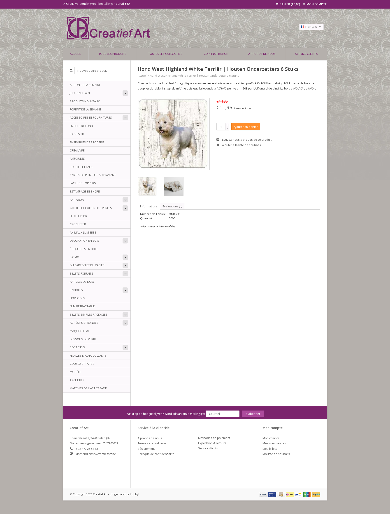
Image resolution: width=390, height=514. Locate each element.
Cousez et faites (82, 364)
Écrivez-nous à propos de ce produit (246, 140)
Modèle (75, 372)
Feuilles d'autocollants (88, 355)
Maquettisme (80, 331)
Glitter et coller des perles (91, 208)
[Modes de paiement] (263, 494)
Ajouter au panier (246, 127)
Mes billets (269, 449)
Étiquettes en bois (84, 249)
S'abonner (253, 414)
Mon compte (316, 4)
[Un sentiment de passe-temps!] (163, 28)
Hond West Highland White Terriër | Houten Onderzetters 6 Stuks (194, 75)
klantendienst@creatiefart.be (96, 454)
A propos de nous (262, 54)
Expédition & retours (212, 443)
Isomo (74, 257)
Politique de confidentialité (156, 454)
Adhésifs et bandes (84, 323)
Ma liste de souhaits (276, 454)
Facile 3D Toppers (83, 183)
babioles (76, 290)
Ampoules (77, 158)
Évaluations (172, 206)
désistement (146, 449)
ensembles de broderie (87, 142)
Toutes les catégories (165, 54)
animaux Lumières (83, 232)
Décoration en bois (84, 241)
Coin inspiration (216, 54)
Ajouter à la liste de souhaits (241, 145)
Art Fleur (77, 199)
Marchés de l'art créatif (88, 388)
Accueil (75, 54)
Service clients (306, 54)
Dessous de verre (83, 339)
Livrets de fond (81, 126)
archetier (77, 380)
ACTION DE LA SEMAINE (85, 85)
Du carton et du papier (87, 265)
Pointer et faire (81, 167)
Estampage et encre (85, 191)
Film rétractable (82, 306)
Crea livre (77, 150)
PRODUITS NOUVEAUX (85, 101)
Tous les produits (112, 54)
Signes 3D (77, 134)
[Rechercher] (71, 70)
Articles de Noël (82, 282)
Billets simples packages (88, 314)
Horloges (77, 298)
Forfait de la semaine (85, 109)
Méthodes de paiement (214, 438)
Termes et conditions (152, 443)
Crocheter (78, 224)
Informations (149, 206)
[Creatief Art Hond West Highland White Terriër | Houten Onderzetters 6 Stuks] (173, 134)
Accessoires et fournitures (91, 117)
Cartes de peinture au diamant (93, 175)
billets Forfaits (81, 273)
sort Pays (77, 347)
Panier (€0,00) (290, 4)
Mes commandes (274, 443)
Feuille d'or (78, 216)
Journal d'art (80, 93)
